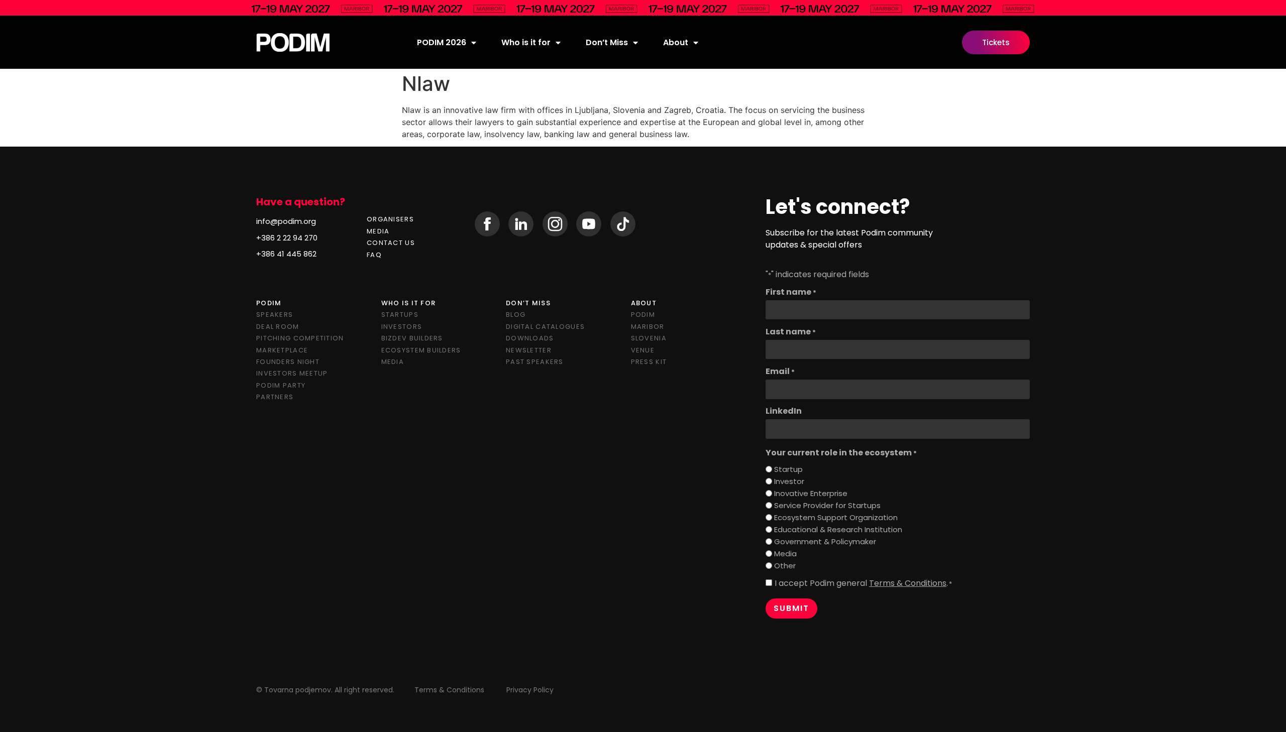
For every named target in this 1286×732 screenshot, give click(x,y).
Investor (789, 481)
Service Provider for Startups (827, 505)
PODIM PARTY (280, 385)
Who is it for (526, 42)
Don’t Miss (607, 42)
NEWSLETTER (529, 350)
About (675, 42)
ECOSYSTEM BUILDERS (421, 350)
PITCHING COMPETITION (300, 338)
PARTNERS (274, 397)
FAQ (374, 255)
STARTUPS (399, 314)
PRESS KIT (649, 362)
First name (791, 292)
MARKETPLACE (282, 350)
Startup (788, 469)
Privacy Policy (530, 690)
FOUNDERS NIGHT (287, 362)
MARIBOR (648, 326)
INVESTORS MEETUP (292, 373)
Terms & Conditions (907, 583)
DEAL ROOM (277, 326)
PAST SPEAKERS (535, 362)
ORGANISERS (390, 219)
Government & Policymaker (825, 541)
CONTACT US (391, 243)
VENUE (643, 350)
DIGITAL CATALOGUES (545, 326)
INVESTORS (401, 326)
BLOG (515, 314)
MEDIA (378, 231)
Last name (791, 332)
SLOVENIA (649, 338)
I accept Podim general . (863, 583)
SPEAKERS (274, 314)
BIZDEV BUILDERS (412, 338)
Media (785, 553)
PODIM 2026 (441, 42)
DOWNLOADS (530, 338)
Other (785, 565)
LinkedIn (784, 411)
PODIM (643, 314)
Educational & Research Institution (838, 529)
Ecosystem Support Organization (836, 517)
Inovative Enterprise (810, 493)
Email (780, 372)
